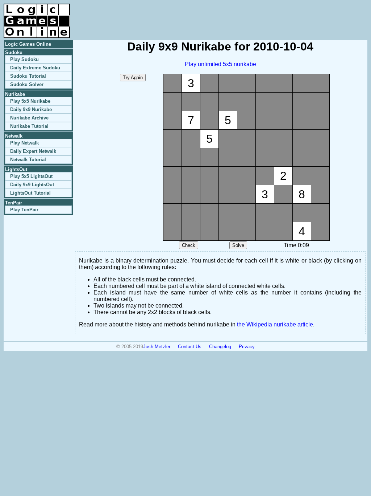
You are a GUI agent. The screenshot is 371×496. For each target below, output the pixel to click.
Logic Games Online (28, 44)
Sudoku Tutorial (28, 76)
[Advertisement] (282, 14)
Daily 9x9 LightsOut (32, 184)
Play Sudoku (24, 59)
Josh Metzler (156, 346)
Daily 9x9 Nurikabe (31, 109)
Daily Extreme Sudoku (35, 67)
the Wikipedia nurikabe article (275, 324)
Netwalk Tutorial (28, 159)
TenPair (13, 203)
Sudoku (13, 52)
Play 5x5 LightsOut (31, 176)
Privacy (247, 346)
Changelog (220, 346)
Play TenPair (24, 209)
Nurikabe (15, 94)
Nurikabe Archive (29, 118)
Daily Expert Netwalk (33, 151)
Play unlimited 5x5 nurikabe (220, 64)
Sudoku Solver (26, 84)
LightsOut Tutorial (30, 193)
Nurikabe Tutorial (29, 126)
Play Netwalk (24, 143)
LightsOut (16, 169)
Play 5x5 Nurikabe (30, 101)
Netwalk (13, 136)
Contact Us (189, 346)
